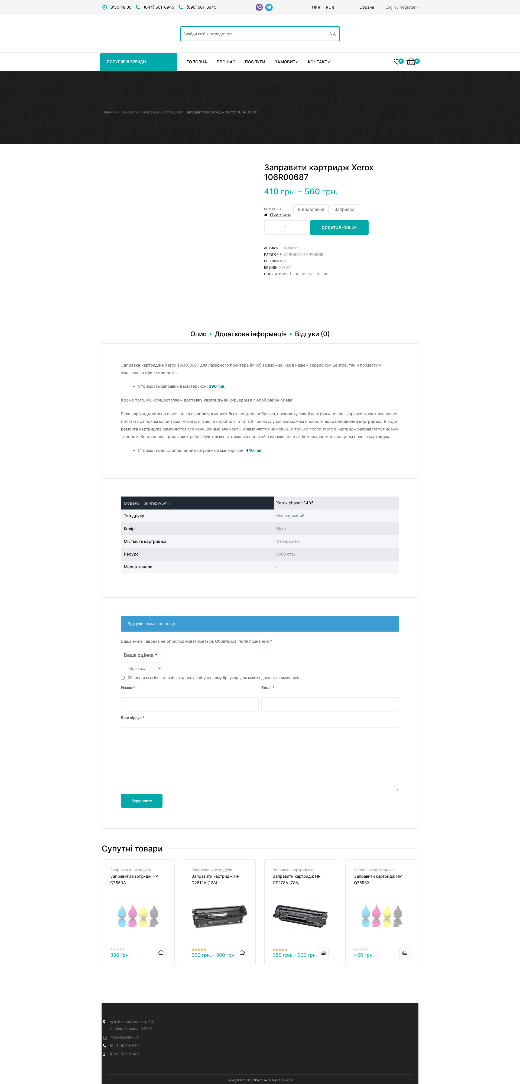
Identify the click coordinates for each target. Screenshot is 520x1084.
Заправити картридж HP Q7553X (378, 879)
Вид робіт (273, 209)
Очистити (280, 214)
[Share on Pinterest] (318, 274)
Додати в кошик (339, 227)
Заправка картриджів (161, 112)
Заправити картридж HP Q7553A (134, 879)
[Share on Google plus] (311, 274)
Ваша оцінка (140, 655)
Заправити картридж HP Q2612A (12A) (215, 879)
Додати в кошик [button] (161, 953)
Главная (109, 112)
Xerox (281, 261)
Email (268, 687)
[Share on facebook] (290, 274)
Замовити (129, 112)
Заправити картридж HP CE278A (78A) (297, 879)
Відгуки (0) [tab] (312, 334)
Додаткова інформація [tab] (251, 334)
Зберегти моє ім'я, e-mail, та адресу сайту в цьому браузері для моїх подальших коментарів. (214, 677)
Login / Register (400, 7)
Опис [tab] (198, 334)
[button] (311, 209)
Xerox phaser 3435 (295, 502)
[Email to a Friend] (325, 274)
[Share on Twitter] (296, 274)
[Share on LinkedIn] (304, 274)
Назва (128, 687)
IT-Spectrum (259, 1080)
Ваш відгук (133, 717)
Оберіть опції (242, 953)
